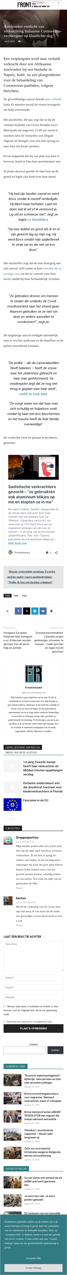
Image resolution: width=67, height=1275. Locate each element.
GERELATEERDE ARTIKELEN (23, 747)
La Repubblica (38, 220)
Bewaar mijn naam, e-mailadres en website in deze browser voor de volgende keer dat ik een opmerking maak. (31, 1010)
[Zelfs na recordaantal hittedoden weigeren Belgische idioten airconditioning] (12, 1153)
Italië (16, 595)
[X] (26, 611)
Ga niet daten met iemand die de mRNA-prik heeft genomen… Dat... (43, 1181)
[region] (33, 1244)
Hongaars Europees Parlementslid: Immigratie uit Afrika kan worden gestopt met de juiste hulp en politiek (18, 640)
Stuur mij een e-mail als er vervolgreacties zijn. (29, 1021)
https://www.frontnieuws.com (33, 693)
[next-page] (11, 817)
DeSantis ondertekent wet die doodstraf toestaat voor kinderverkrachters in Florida (43, 787)
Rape (24, 595)
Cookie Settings (33, 1268)
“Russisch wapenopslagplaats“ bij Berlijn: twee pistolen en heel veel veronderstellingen (42, 1079)
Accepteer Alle (33, 1258)
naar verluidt (53, 99)
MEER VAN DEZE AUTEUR (21, 752)
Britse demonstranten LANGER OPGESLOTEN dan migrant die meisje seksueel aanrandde (42, 1116)
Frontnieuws (33, 687)
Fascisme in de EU (35, 800)
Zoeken (33, 1044)
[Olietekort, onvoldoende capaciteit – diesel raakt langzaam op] (12, 1135)
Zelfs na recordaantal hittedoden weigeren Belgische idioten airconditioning (42, 1152)
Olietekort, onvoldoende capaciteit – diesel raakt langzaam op (38, 1134)
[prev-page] (6, 817)
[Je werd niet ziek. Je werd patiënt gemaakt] (12, 1200)
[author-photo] (33, 682)
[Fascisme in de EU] (12, 804)
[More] (51, 611)
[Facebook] (18, 611)
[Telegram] (34, 611)
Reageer (19, 888)
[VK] (43, 611)
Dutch (40, 2)
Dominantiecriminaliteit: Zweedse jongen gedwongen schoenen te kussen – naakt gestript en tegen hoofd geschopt (48, 642)
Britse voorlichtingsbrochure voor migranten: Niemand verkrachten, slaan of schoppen (42, 1097)
